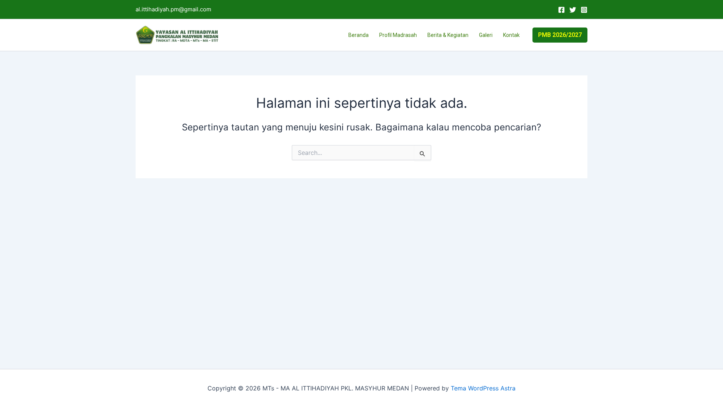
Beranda (358, 35)
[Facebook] (561, 9)
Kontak (511, 35)
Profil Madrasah (398, 35)
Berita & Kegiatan (447, 35)
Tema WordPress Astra (483, 388)
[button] (559, 35)
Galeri (486, 35)
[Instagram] (584, 9)
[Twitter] (572, 9)
